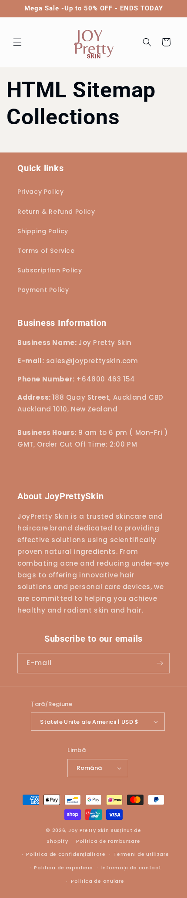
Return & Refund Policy (56, 211)
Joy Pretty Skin (88, 830)
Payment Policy (43, 289)
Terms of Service (46, 250)
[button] (17, 42)
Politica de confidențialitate (65, 854)
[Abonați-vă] (159, 663)
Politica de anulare (97, 881)
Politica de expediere (63, 867)
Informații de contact (131, 867)
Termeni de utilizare (141, 854)
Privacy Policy (40, 191)
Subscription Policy (49, 270)
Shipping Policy (42, 231)
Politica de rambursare (108, 841)
